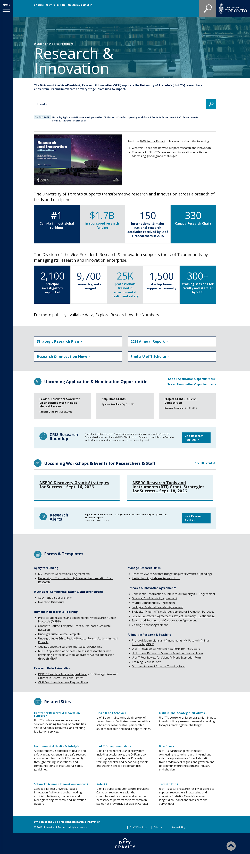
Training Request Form (146, 662)
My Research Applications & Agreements (64, 574)
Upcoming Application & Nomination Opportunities (77, 117)
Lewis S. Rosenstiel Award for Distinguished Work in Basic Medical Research (59, 402)
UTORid (105, 520)
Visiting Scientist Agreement (150, 625)
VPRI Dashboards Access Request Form (63, 682)
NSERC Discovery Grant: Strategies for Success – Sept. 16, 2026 (74, 485)
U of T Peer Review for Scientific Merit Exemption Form (167, 657)
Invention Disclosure (51, 602)
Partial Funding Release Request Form (156, 578)
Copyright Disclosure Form (55, 598)
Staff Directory (138, 827)
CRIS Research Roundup (115, 117)
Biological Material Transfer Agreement (157, 607)
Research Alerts (190, 117)
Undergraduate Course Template (59, 634)
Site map (159, 827)
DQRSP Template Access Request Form (62, 674)
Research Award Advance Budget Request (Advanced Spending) (172, 574)
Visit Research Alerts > (194, 518)
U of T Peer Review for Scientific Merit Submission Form (167, 653)
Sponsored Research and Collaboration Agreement (164, 620)
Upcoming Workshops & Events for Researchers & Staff (154, 117)
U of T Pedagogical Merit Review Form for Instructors (166, 649)
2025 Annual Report (152, 141)
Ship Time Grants (114, 399)
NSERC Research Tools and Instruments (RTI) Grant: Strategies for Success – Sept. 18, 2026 (168, 487)
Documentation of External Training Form (158, 666)
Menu (6, 4)
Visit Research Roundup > (194, 437)
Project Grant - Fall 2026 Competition (180, 401)
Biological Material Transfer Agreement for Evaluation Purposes (173, 611)
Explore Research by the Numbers (127, 314)
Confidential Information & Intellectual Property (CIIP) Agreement (173, 594)
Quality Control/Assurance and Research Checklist (70, 646)
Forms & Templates (61, 120)
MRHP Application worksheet (57, 651)
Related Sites (79, 120)
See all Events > (205, 463)
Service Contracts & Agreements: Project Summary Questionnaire (173, 616)
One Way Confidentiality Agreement (154, 598)
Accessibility (178, 827)
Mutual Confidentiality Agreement (153, 603)
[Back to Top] (231, 845)
